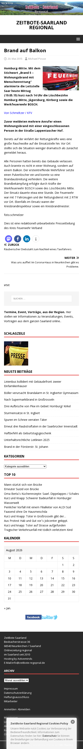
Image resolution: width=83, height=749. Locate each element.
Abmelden (24, 709)
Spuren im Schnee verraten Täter (25, 420)
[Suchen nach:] (41, 298)
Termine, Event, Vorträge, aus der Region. (34, 312)
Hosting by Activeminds (18, 658)
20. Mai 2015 (15, 58)
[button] (77, 39)
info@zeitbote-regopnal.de (28, 663)
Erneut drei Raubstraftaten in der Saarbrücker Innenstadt (41, 426)
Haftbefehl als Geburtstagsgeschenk (27, 433)
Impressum (11, 688)
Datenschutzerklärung (17, 693)
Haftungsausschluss (16, 697)
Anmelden (10, 709)
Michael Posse (37, 58)
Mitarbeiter (11, 701)
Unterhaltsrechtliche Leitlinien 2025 (27, 440)
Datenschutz (50, 736)
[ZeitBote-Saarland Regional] (41, 13)
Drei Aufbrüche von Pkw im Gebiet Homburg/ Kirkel (37, 406)
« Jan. (7, 608)
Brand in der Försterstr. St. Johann (26, 447)
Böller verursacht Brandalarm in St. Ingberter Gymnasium (41, 393)
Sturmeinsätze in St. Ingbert (22, 413)
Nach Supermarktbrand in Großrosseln (29, 399)
